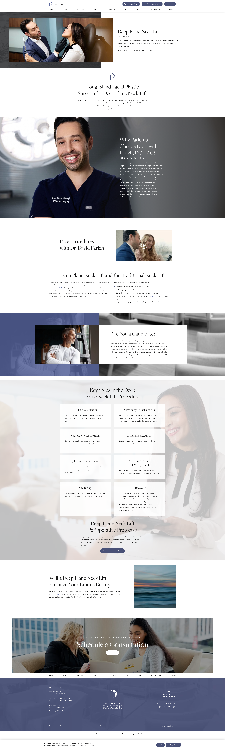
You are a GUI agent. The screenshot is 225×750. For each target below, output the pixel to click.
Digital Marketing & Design (169, 725)
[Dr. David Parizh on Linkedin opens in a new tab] (169, 706)
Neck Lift (128, 50)
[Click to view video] (144, 245)
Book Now (112, 653)
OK (160, 745)
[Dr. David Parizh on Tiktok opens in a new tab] (173, 706)
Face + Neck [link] (81, 9)
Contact (170, 4)
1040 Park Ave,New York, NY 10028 (56, 706)
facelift (152, 296)
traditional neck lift (55, 288)
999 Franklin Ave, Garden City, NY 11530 (57, 692)
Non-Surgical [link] (110, 9)
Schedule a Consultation (112, 643)
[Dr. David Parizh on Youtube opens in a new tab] (164, 706)
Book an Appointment (152, 4)
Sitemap (123, 725)
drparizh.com (122, 734)
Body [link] (138, 9)
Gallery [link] (171, 9)
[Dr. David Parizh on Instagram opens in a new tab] (159, 706)
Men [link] (125, 9)
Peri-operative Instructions (112, 551)
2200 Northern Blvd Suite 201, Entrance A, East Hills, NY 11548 (60, 699)
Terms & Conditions (105, 725)
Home (120, 50)
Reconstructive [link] (155, 9)
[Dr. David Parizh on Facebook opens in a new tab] (155, 706)
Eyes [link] (95, 9)
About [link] (65, 9)
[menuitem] (52, 9)
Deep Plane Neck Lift (143, 50)
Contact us (58, 594)
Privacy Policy (115, 725)
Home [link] (52, 9)
